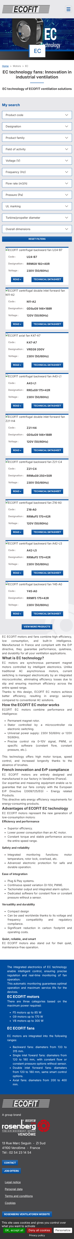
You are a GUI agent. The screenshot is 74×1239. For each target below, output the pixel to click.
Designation (13, 126)
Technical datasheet (47, 279)
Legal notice (13, 1182)
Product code (14, 115)
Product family (15, 137)
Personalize (62, 1230)
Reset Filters (37, 238)
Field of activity (16, 149)
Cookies (10, 1203)
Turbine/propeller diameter (23, 217)
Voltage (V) (13, 160)
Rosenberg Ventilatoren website (27, 1214)
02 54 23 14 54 (20, 1152)
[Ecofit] (26, 9)
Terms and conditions (19, 1196)
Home (5, 65)
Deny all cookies (39, 1230)
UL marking (13, 206)
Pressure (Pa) (14, 195)
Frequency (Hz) (16, 172)
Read (18, 279)
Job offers (11, 1170)
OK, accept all (14, 1230)
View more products (37, 626)
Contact (10, 1162)
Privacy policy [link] (37, 1235)
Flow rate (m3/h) (16, 183)
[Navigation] (68, 9)
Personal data (14, 1189)
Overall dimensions (18, 229)
